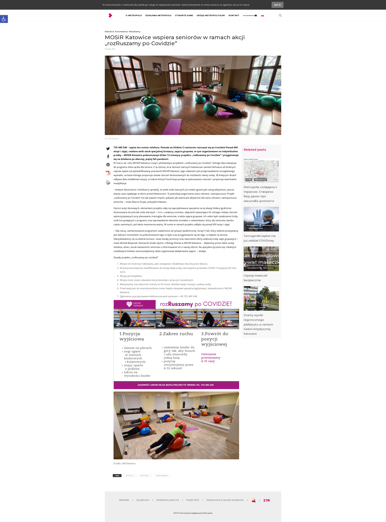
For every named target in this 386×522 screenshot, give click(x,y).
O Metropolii (134, 15)
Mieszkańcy (134, 31)
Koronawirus (121, 31)
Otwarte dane (184, 15)
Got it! (277, 4)
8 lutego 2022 (110, 49)
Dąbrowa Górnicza (255, 265)
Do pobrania (142, 499)
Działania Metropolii (158, 15)
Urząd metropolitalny (211, 15)
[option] (261, 181)
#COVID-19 (130, 476)
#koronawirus (162, 476)
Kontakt (234, 15)
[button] (4, 19)
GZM (249, 179)
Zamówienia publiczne (167, 499)
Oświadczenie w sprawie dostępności (225, 499)
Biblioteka (124, 499)
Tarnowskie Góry (255, 228)
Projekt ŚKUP (192, 499)
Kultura (262, 308)
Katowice (109, 31)
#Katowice (145, 476)
